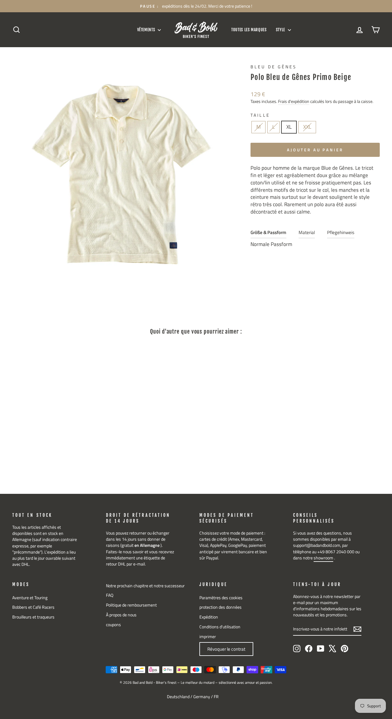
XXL (307, 127)
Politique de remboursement (131, 605)
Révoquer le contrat (226, 649)
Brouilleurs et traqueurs (33, 617)
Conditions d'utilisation (219, 626)
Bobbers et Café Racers (33, 607)
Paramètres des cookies (221, 597)
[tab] (268, 233)
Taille (260, 115)
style (281, 29)
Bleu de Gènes (274, 67)
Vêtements (146, 29)
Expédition (208, 617)
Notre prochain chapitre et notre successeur (145, 585)
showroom (323, 557)
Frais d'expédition (293, 101)
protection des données (220, 607)
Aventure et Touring (29, 597)
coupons (113, 624)
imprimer (207, 636)
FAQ (109, 595)
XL (289, 127)
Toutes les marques (249, 29)
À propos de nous (121, 614)
